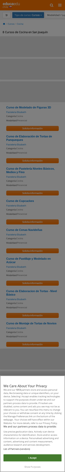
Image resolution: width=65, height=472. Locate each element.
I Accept (32, 457)
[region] (32, 424)
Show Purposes (32, 466)
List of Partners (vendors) (16, 448)
